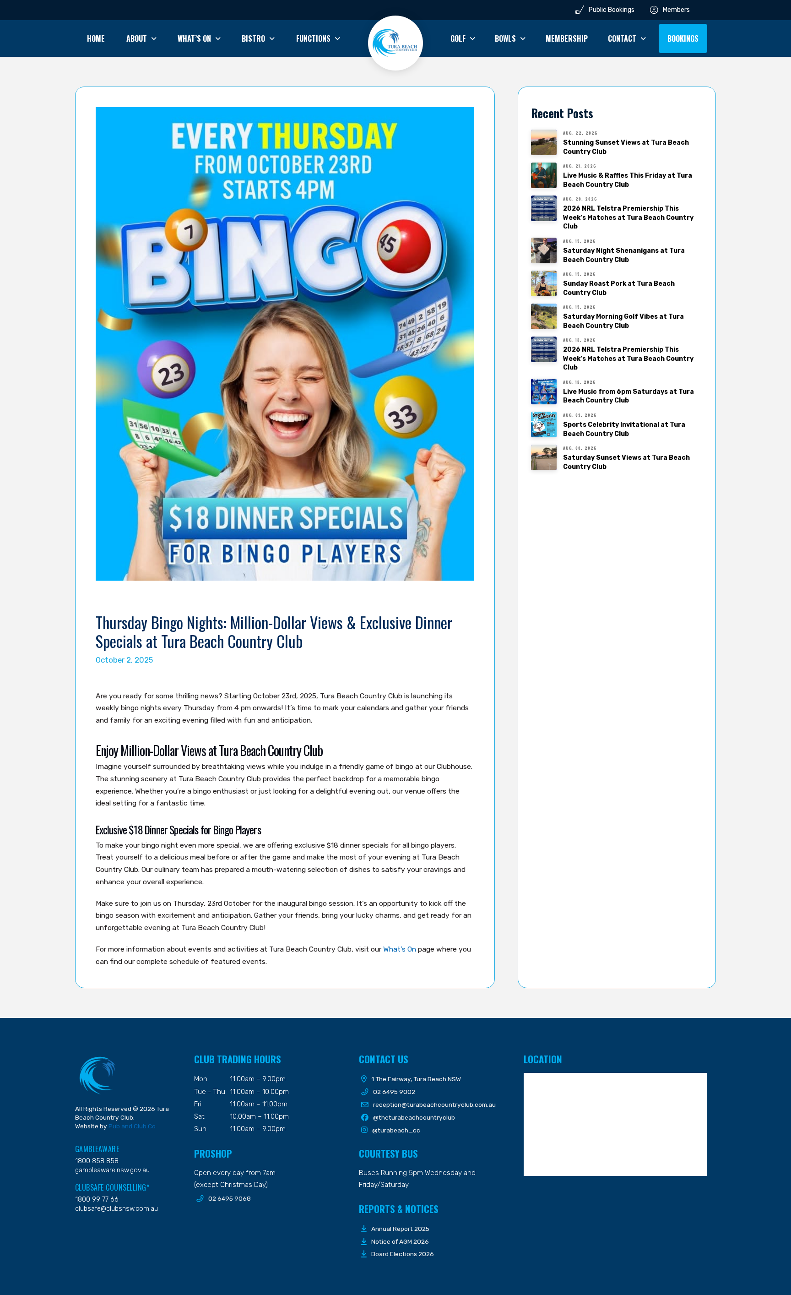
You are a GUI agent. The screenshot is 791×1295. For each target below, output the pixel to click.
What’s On (399, 949)
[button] (683, 38)
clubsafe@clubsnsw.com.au (116, 1209)
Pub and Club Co (132, 1126)
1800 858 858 (97, 1161)
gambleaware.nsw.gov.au (112, 1170)
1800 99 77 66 (97, 1199)
